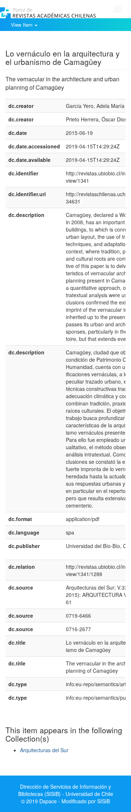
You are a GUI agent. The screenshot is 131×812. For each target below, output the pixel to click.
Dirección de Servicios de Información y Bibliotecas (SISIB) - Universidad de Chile (65, 790)
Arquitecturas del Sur (44, 750)
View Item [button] (22, 24)
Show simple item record (33, 42)
